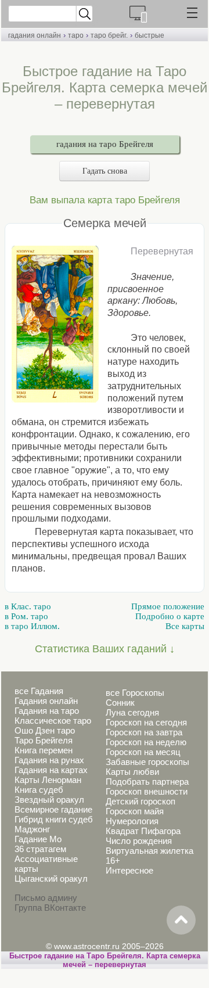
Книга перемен (44, 750)
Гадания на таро (47, 711)
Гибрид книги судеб (54, 819)
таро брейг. (109, 35)
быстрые (149, 35)
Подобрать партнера (147, 781)
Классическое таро (53, 720)
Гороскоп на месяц (143, 752)
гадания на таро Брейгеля (104, 144)
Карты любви (132, 772)
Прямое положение (167, 606)
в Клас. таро (28, 606)
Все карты (184, 626)
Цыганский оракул (51, 878)
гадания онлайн (34, 35)
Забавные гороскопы (147, 762)
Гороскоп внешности (147, 791)
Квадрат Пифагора (143, 831)
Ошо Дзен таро (45, 730)
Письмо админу (46, 898)
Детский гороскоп (140, 801)
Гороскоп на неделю (146, 742)
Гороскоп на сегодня (146, 722)
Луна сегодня (132, 712)
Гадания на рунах (49, 760)
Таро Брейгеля (44, 740)
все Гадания (39, 691)
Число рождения (139, 841)
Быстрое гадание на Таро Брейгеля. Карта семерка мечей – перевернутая (104, 960)
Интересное (129, 870)
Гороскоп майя (135, 811)
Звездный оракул (49, 799)
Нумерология (132, 821)
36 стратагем (40, 849)
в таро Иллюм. (32, 626)
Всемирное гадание (53, 809)
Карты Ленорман (48, 780)
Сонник (120, 702)
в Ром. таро (26, 616)
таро (76, 35)
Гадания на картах (51, 770)
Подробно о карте (169, 616)
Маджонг (32, 829)
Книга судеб (39, 790)
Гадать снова (104, 171)
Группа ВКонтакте (50, 907)
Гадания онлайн (46, 701)
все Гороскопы (135, 693)
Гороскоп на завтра (144, 732)
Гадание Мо (38, 839)
